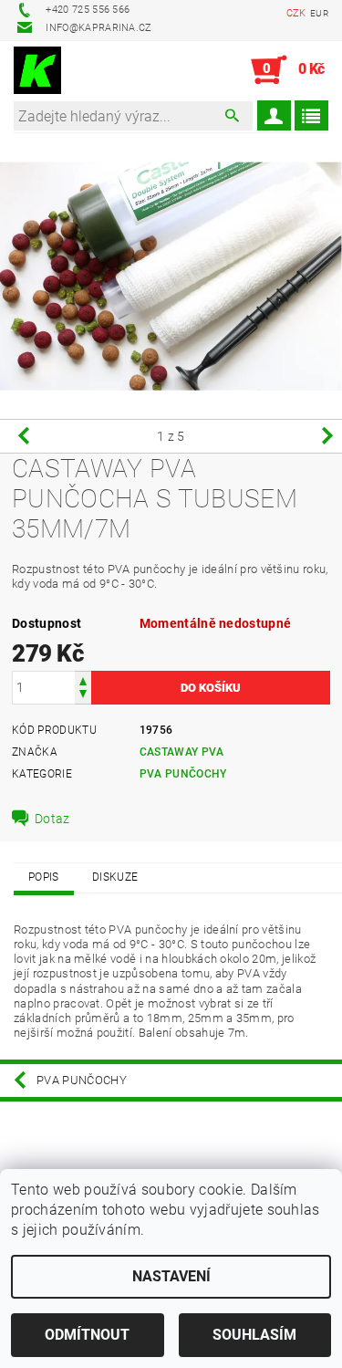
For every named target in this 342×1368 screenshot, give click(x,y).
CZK (296, 13)
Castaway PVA (182, 752)
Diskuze (115, 877)
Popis (43, 877)
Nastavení (171, 1276)
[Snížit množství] (83, 696)
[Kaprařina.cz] (37, 70)
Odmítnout (87, 1334)
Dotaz (52, 818)
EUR (319, 13)
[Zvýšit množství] (83, 679)
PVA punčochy (183, 774)
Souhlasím (254, 1334)
